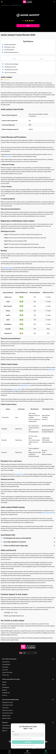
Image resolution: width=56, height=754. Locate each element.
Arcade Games (5, 661)
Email (13, 731)
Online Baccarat (6, 664)
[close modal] (43, 724)
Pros (14, 59)
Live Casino (5, 669)
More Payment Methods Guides (10, 699)
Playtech (4, 682)
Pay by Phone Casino (7, 713)
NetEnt (4, 684)
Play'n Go (4, 695)
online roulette (17, 389)
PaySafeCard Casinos (7, 702)
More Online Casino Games (9, 659)
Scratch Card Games (7, 672)
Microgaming (5, 687)
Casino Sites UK (5, 5)
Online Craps (5, 675)
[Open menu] (2, 1)
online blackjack (25, 385)
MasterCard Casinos (7, 710)
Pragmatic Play (6, 692)
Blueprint (4, 690)
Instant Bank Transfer (7, 705)
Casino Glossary (6, 725)
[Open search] (54, 2)
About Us (4, 730)
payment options (8, 267)
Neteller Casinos (6, 715)
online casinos (8, 156)
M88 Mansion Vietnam (8, 728)
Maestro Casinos (6, 718)
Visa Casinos (5, 707)
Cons (41, 59)
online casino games (47, 512)
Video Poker (5, 667)
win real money (18, 474)
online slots (51, 369)
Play (28, 25)
